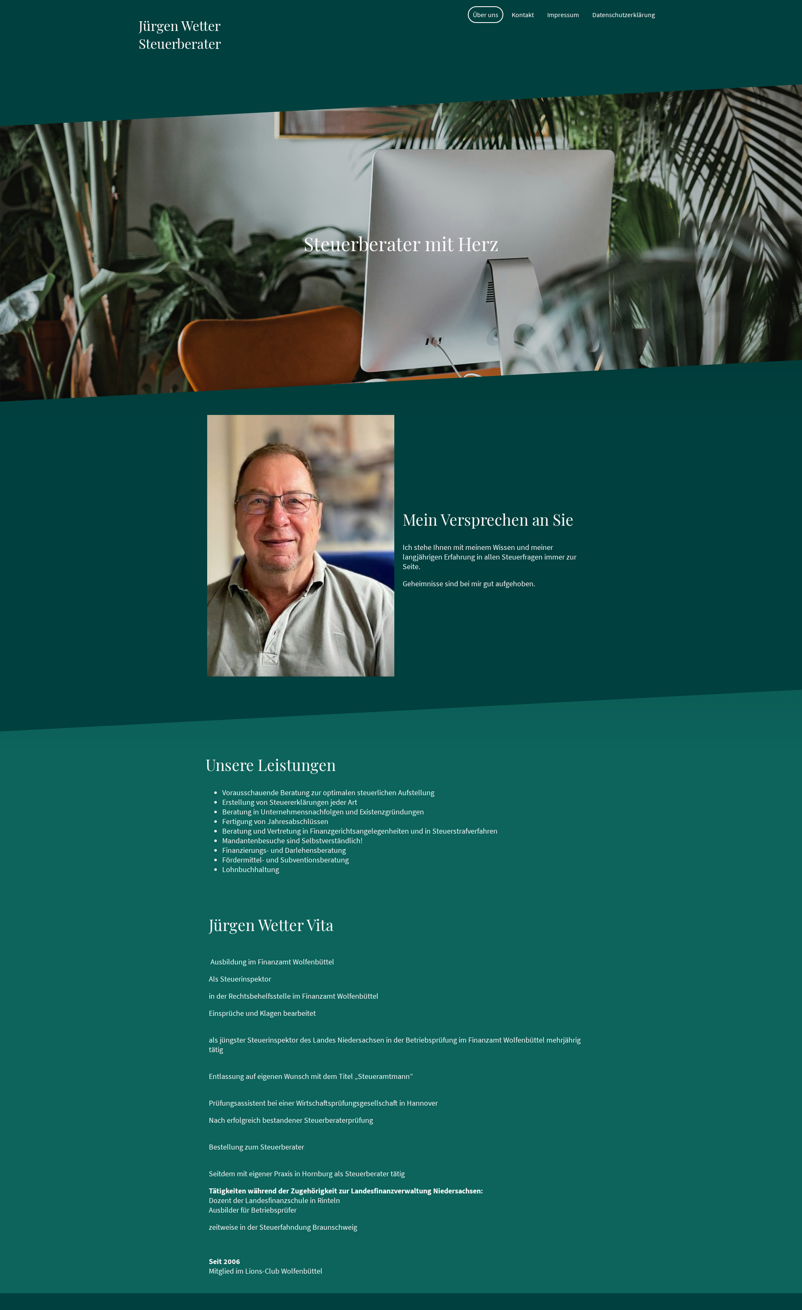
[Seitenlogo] (181, 74)
